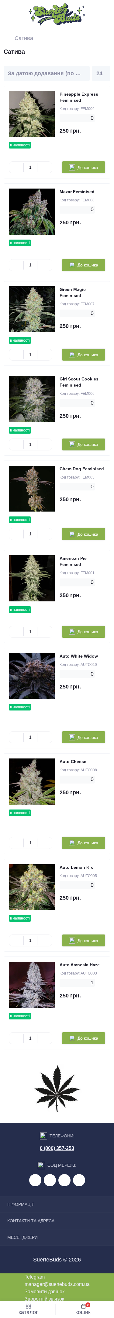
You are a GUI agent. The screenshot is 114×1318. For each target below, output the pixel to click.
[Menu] (9, 15)
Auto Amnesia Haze (80, 964)
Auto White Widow (79, 656)
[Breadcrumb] (6, 38)
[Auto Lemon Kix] (32, 887)
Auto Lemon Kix (76, 867)
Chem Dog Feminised (82, 468)
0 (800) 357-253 (57, 1148)
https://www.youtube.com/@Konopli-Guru (50, 1180)
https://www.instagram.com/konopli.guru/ (64, 1180)
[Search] (23, 15)
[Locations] (91, 15)
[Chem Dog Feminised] (32, 489)
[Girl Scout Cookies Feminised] (32, 399)
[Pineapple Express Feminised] (32, 114)
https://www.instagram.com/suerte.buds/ (79, 1180)
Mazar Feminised (77, 191)
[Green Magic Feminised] (32, 309)
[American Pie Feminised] (32, 578)
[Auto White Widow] (32, 676)
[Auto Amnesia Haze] (32, 985)
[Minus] (16, 167)
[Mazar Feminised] (32, 212)
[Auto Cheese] (32, 781)
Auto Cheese (73, 761)
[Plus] (44, 167)
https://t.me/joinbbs (35, 1180)
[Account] (105, 15)
